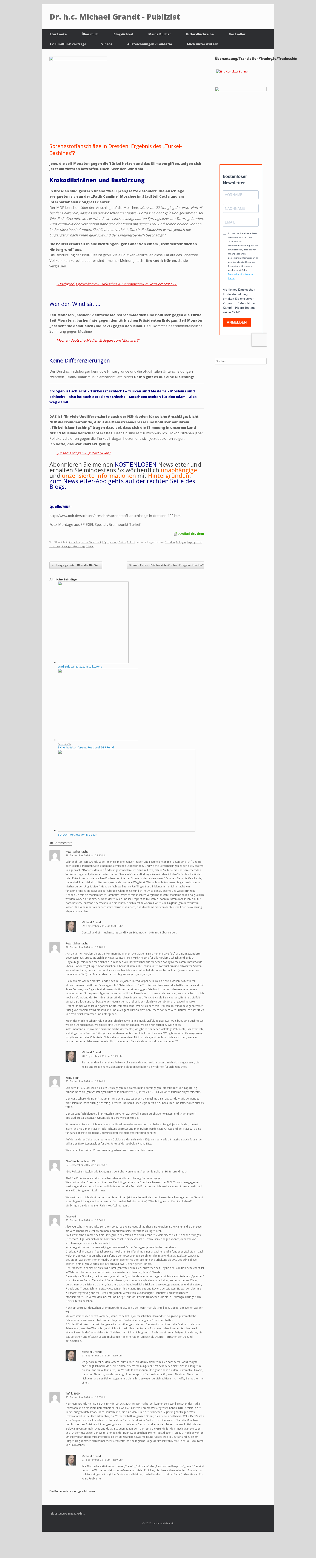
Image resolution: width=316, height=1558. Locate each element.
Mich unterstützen (202, 44)
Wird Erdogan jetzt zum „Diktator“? (80, 666)
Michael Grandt (92, 922)
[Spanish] (216, 84)
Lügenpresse (109, 542)
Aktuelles (74, 542)
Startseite (58, 34)
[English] (216, 67)
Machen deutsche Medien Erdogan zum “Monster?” (98, 340)
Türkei (90, 546)
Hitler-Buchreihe (200, 34)
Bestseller (237, 34)
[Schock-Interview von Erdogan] (126, 830)
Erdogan (181, 542)
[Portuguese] (216, 78)
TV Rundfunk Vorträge (67, 44)
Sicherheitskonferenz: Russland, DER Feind (86, 747)
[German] (216, 73)
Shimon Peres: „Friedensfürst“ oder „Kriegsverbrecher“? (169, 565)
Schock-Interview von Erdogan (77, 834)
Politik (122, 542)
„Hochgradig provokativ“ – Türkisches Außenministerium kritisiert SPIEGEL (117, 284)
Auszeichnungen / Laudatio (149, 44)
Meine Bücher (159, 34)
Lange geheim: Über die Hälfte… (76, 565)
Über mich (90, 34)
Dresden (170, 542)
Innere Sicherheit (91, 542)
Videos (106, 44)
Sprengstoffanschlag (73, 546)
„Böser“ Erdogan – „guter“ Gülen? (83, 453)
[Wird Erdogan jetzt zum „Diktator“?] (93, 662)
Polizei (131, 542)
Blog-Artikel (123, 34)
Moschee (54, 546)
